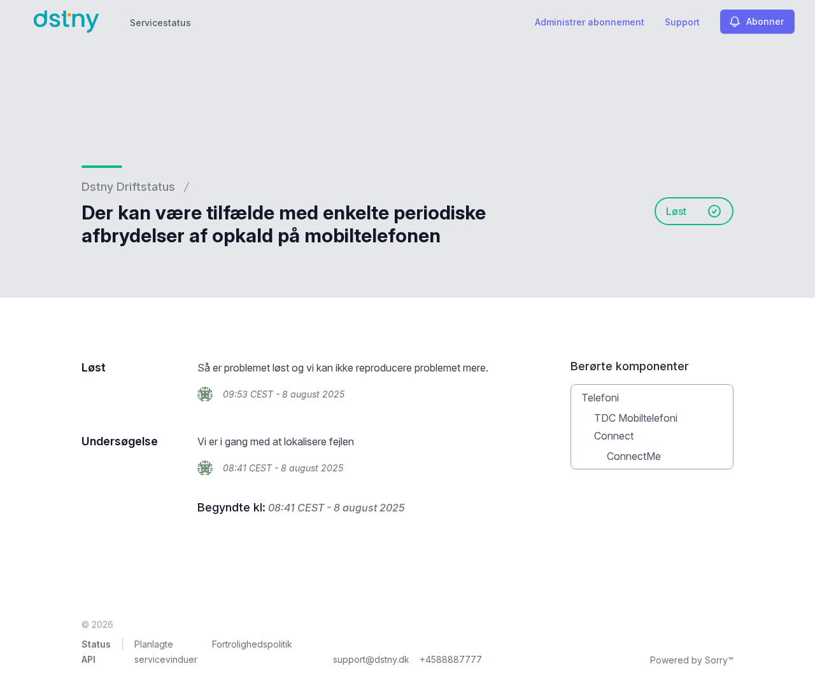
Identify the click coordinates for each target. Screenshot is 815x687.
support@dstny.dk (371, 659)
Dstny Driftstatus (128, 186)
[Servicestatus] (66, 21)
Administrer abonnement (589, 22)
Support (682, 22)
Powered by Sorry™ (692, 660)
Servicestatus (160, 22)
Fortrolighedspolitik (252, 644)
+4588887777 (451, 659)
